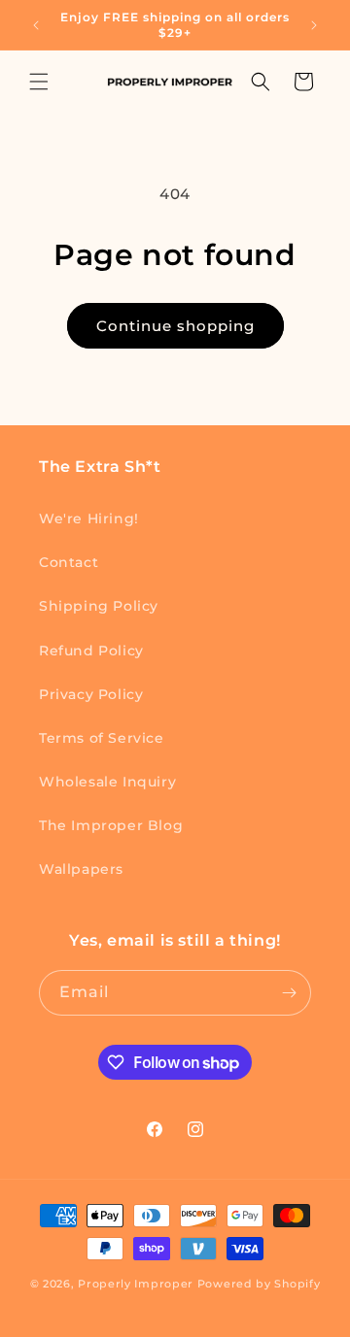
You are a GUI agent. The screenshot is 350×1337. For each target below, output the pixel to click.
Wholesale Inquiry (107, 781)
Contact (68, 562)
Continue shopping (175, 326)
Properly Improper (135, 1283)
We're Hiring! (89, 518)
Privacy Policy (91, 694)
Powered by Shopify (259, 1283)
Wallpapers (81, 869)
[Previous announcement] (36, 25)
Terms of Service (101, 738)
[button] (39, 81)
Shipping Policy (98, 606)
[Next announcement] (314, 25)
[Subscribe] (288, 993)
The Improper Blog (111, 825)
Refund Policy (91, 650)
